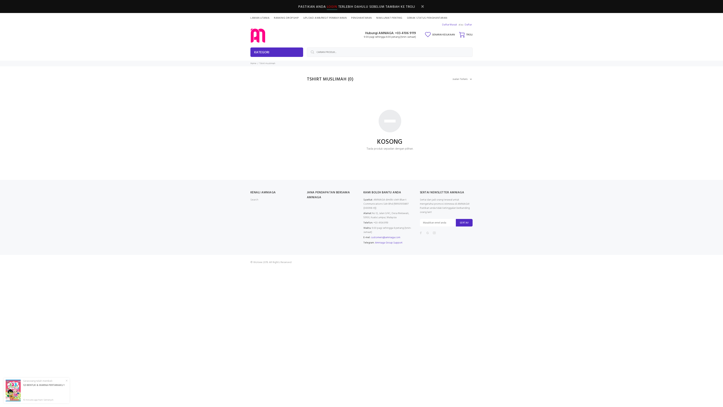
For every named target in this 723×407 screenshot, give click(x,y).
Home (253, 63)
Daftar (468, 25)
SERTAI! (464, 223)
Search (254, 200)
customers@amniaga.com (385, 237)
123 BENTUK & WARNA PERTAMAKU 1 (43, 385)
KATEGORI (261, 52)
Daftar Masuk (449, 25)
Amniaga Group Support (389, 243)
